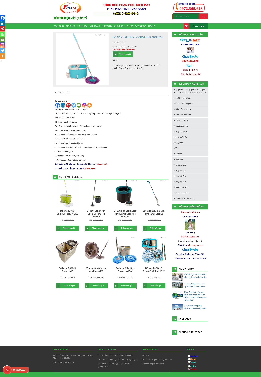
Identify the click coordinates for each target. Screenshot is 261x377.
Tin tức (130, 26)
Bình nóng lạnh (182, 187)
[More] (89, 105)
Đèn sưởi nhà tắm (183, 115)
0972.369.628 (19, 370)
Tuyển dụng (140, 26)
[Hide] (1, 61)
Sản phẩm (83, 26)
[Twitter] (73, 105)
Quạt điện (179, 142)
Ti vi (177, 148)
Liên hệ (151, 26)
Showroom (119, 26)
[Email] (79, 105)
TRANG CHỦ (59, 26)
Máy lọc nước (181, 131)
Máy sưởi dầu (181, 137)
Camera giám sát (182, 193)
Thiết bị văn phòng (183, 98)
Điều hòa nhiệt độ (183, 109)
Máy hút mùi (180, 182)
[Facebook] (57, 105)
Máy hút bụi (180, 170)
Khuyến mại (107, 26)
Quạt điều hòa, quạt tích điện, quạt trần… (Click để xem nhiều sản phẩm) (190, 91)
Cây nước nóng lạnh (184, 103)
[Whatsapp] (2, 34)
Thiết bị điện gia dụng (184, 198)
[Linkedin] (63, 105)
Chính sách (94, 26)
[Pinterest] (68, 105)
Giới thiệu (70, 26)
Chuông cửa (180, 165)
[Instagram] (84, 105)
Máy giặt (179, 159)
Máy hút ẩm (180, 176)
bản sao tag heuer (63, 374)
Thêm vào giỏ (125, 54)
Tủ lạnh (178, 154)
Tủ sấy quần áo (182, 120)
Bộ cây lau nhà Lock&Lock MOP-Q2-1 (71, 109)
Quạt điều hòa (181, 126)
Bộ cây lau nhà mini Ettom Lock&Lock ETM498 (96, 214)
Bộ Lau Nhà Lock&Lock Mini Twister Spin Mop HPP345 (125, 214)
